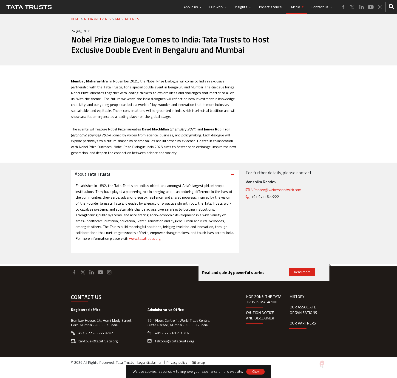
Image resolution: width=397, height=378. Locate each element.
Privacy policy (176, 362)
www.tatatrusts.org (145, 238)
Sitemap (198, 362)
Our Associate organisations (303, 309)
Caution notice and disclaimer (260, 315)
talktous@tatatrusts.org (98, 341)
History (297, 296)
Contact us (320, 7)
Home (75, 19)
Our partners (303, 323)
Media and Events (97, 19)
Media (295, 7)
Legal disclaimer (149, 362)
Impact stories (270, 7)
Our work (216, 7)
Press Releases (127, 19)
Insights (241, 7)
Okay (255, 371)
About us (191, 7)
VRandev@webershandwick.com (276, 189)
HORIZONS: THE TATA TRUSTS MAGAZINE (263, 299)
